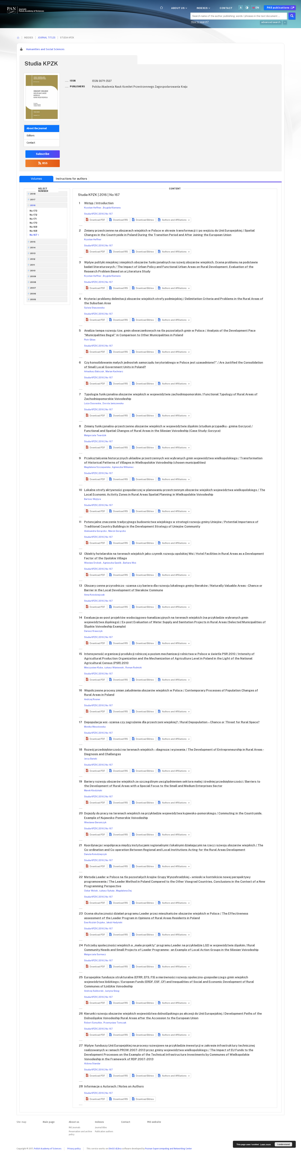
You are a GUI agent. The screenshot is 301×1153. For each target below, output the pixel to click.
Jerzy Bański (90, 758)
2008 (33, 282)
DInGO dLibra (115, 1148)
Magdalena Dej (124, 890)
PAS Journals (74, 1127)
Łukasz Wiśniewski (114, 667)
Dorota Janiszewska (113, 403)
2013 (33, 253)
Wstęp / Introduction (99, 203)
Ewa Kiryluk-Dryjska (94, 922)
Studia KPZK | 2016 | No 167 (98, 213)
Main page (49, 1122)
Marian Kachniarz (114, 371)
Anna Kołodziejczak (94, 594)
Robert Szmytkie (93, 1022)
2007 (33, 288)
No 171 (33, 219)
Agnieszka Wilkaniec (123, 467)
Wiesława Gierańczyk (95, 822)
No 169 (33, 227)
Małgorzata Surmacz (95, 954)
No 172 (33, 215)
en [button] (257, 7)
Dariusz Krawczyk (93, 631)
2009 (33, 276)
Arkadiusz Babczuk (94, 371)
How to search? (200, 22)
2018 (33, 194)
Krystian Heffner (93, 207)
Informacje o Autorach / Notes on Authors (114, 1086)
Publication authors (104, 1131)
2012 (32, 259)
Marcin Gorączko (117, 531)
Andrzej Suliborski (94, 991)
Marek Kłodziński (93, 790)
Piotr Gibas (89, 339)
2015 (33, 242)
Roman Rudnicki (133, 667)
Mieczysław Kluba (93, 667)
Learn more (265, 1144)
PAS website (154, 1122)
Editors (30, 135)
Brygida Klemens (112, 207)
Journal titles (46, 37)
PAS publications (278, 7)
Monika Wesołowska (95, 726)
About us (178, 8)
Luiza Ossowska (93, 403)
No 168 (33, 231)
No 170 (33, 223)
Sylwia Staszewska (94, 307)
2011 (32, 265)
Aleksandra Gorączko (95, 531)
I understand (283, 1144)
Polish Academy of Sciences (47, 1148)
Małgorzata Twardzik (95, 435)
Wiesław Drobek (93, 562)
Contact (226, 8)
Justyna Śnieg (112, 991)
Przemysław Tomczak (114, 1022)
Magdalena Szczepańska (97, 467)
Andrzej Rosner (92, 699)
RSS (45, 163)
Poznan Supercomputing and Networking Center (168, 1148)
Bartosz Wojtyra (92, 499)
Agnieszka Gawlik (112, 562)
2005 (33, 299)
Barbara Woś (129, 562)
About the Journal (37, 128)
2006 (33, 293)
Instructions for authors (71, 178)
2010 (33, 270)
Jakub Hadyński (114, 922)
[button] (95, 219)
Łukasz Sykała (107, 890)
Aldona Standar (92, 1063)
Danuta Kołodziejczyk (95, 854)
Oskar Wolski (91, 890)
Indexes (202, 8)
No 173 (33, 211)
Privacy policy (74, 1148)
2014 (33, 247)
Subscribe (42, 154)
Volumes (36, 178)
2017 (33, 199)
